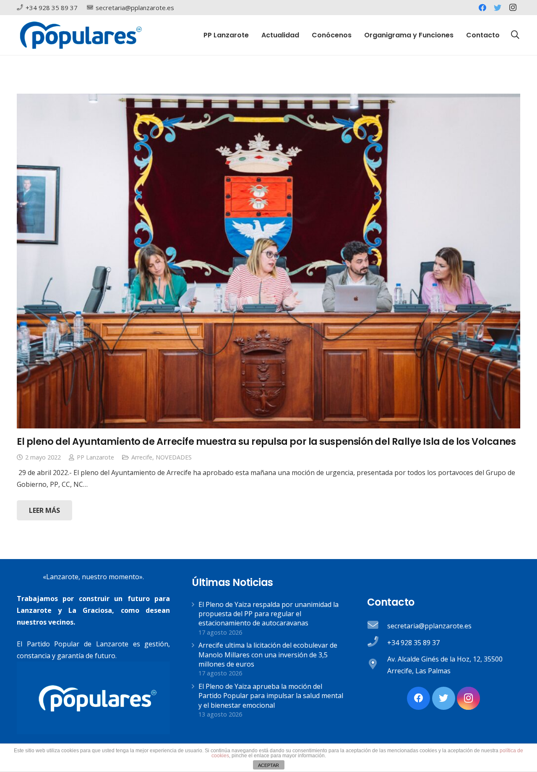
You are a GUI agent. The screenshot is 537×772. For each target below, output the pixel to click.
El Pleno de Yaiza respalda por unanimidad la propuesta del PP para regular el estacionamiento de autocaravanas (268, 614)
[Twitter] (497, 7)
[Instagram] (512, 7)
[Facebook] (482, 7)
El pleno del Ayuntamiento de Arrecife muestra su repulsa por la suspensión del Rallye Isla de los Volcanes (266, 441)
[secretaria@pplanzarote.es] (377, 626)
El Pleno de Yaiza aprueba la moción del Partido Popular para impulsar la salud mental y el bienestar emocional (270, 696)
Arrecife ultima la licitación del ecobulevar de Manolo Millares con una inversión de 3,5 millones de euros (267, 655)
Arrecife (141, 457)
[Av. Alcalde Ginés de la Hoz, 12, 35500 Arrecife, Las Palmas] (377, 665)
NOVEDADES (174, 457)
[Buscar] (515, 35)
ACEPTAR (268, 765)
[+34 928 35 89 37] (377, 642)
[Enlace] (81, 35)
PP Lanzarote (95, 457)
